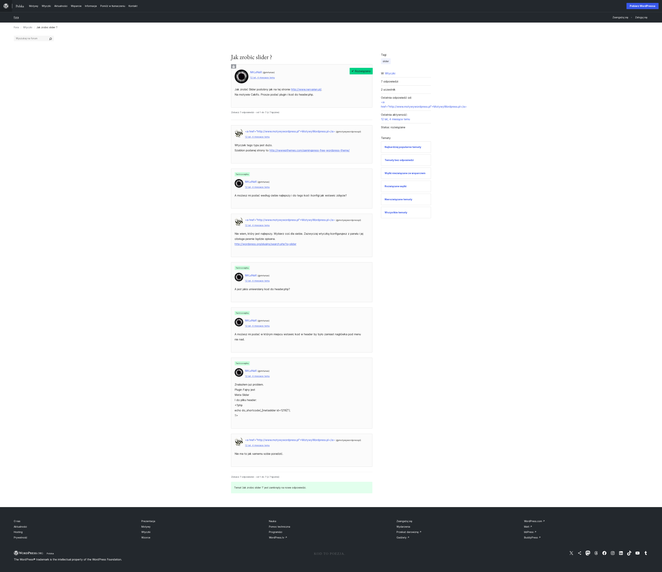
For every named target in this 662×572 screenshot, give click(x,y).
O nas (17, 521)
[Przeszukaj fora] (50, 38)
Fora (16, 17)
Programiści (275, 532)
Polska (50, 553)
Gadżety (403, 537)
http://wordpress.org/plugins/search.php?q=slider (265, 244)
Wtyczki (27, 27)
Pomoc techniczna (279, 526)
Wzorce (145, 537)
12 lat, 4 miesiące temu (262, 77)
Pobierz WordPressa (642, 5)
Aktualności (20, 526)
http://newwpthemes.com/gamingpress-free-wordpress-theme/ (309, 150)
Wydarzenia (403, 526)
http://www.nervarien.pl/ (306, 89)
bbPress (530, 532)
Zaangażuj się (404, 521)
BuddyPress (532, 537)
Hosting (18, 532)
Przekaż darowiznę (409, 532)
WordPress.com (534, 521)
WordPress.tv (278, 537)
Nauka (272, 521)
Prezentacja (148, 521)
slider (386, 61)
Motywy (146, 526)
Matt (528, 526)
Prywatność (20, 537)
